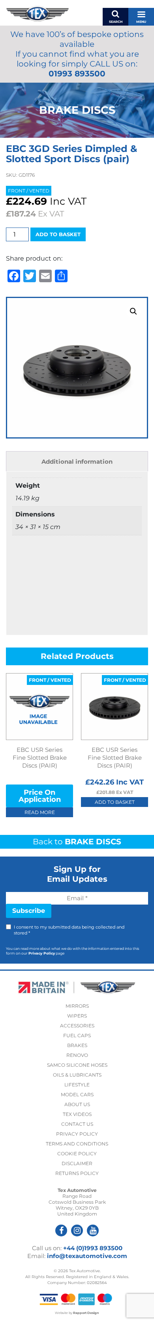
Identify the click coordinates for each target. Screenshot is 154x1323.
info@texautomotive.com (87, 1256)
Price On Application (40, 796)
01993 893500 (77, 73)
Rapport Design (86, 1313)
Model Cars (77, 1094)
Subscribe (28, 910)
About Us (77, 1104)
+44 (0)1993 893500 (92, 1248)
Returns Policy (77, 1173)
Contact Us (77, 1124)
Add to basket (58, 234)
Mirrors (77, 1006)
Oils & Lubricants (77, 1075)
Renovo (77, 1055)
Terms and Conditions (77, 1144)
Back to (77, 841)
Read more (39, 812)
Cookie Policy (77, 1153)
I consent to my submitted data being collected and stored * (69, 930)
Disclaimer (77, 1163)
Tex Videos (77, 1114)
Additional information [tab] (77, 461)
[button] (133, 311)
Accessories (77, 1026)
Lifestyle (77, 1085)
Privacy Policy (41, 953)
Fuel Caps (77, 1035)
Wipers (77, 1016)
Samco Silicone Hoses (77, 1065)
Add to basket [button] (115, 802)
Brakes (77, 1045)
